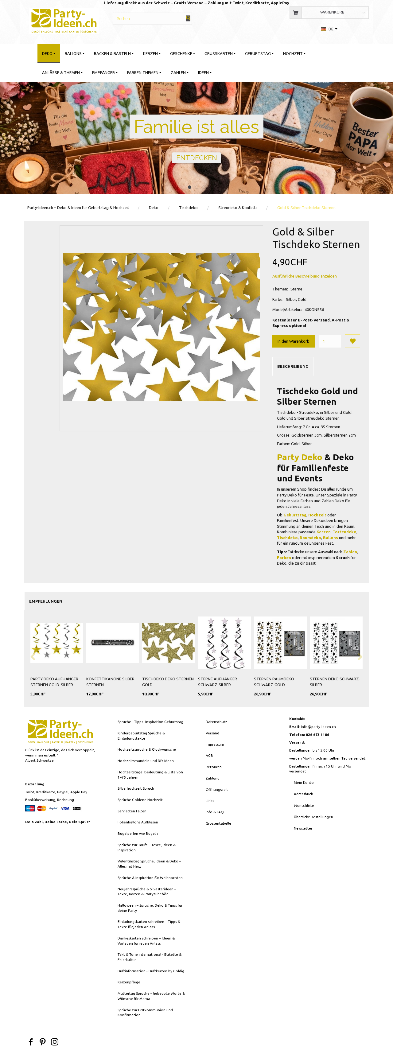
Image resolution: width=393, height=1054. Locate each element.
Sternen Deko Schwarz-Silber (335, 682)
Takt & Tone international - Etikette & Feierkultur (149, 957)
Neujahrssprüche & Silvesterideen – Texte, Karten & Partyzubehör (147, 891)
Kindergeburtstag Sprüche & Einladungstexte (141, 735)
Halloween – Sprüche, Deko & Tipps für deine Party (150, 907)
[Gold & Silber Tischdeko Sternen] (161, 327)
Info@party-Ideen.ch (318, 727)
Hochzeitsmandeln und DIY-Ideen (146, 761)
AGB (209, 755)
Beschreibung (293, 366)
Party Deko (299, 457)
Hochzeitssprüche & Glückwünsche (147, 749)
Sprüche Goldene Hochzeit (140, 800)
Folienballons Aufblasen (138, 822)
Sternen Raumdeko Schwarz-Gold (274, 682)
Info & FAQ (215, 812)
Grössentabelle (218, 823)
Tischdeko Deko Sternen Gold (168, 682)
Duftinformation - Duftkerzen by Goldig (151, 971)
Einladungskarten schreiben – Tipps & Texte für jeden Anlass (149, 924)
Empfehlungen (45, 601)
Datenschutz (216, 722)
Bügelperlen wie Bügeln (138, 833)
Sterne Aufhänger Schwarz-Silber (217, 682)
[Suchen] (188, 18)
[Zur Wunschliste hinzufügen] (352, 341)
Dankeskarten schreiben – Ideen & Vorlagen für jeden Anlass (146, 940)
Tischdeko (287, 537)
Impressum (215, 744)
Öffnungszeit (217, 789)
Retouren (214, 767)
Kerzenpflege (129, 982)
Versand (212, 733)
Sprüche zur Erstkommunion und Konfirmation (145, 1012)
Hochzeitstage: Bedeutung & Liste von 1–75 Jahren (150, 774)
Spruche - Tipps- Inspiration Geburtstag (150, 722)
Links (210, 801)
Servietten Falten (132, 811)
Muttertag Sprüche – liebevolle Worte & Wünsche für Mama (151, 996)
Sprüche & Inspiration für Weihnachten (150, 878)
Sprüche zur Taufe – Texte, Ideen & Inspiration (147, 847)
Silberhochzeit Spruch (136, 788)
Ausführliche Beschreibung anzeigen (304, 276)
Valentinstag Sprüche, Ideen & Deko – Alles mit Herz (149, 863)
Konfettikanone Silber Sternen (110, 682)
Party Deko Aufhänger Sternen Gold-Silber (54, 682)
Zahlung (213, 778)
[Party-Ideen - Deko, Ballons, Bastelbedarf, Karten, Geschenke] (64, 19)
